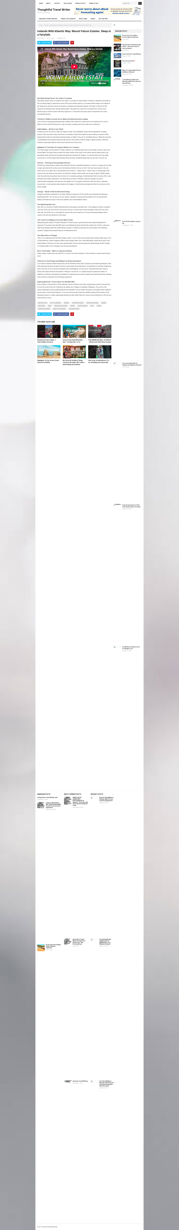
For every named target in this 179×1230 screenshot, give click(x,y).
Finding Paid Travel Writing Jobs (47, 797)
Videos (93, 19)
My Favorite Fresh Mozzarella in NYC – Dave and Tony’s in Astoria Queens (131, 46)
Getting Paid (103, 19)
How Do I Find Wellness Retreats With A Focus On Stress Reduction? (106, 799)
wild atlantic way (74, 308)
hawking (66, 303)
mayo (49, 305)
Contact (57, 3)
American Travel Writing (80, 1081)
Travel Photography (68, 19)
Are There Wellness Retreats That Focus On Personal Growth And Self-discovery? (106, 1083)
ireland (104, 303)
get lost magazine (55, 303)
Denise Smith (41, 38)
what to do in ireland (59, 308)
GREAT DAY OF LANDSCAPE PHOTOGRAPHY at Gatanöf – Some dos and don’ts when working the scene (80, 801)
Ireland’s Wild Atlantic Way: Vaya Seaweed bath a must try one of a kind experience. (53, 805)
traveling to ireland (44, 308)
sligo (92, 305)
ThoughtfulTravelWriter (49, 1227)
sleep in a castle (82, 305)
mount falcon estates (61, 305)
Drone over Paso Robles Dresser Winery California (53, 946)
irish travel (41, 305)
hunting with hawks (92, 303)
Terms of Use (93, 3)
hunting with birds (77, 303)
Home (41, 3)
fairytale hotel (42, 303)
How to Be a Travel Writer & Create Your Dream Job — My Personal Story (79, 942)
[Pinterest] (72, 42)
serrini (72, 305)
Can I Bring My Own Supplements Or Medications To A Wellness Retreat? (105, 942)
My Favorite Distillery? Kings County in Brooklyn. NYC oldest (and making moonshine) (73, 362)
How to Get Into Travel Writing (131, 54)
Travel (99, 305)
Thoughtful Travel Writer (53, 9)
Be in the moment (127, 61)
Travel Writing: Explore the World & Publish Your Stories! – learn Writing (132, 81)
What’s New (83, 19)
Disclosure (68, 3)
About (48, 3)
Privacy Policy (80, 3)
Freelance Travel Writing (48, 19)
